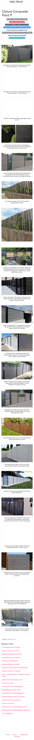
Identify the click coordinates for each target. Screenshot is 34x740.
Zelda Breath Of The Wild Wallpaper (12, 686)
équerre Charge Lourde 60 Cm (11, 651)
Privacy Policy (24, 734)
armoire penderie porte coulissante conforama (17, 27)
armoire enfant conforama (17, 22)
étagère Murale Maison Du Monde (12, 654)
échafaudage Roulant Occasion (11, 647)
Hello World (16, 1)
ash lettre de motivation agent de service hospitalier (17, 33)
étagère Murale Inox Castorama (11, 657)
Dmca (7, 734)
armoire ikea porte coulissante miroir (17, 30)
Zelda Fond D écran (8, 683)
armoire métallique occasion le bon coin (17, 25)
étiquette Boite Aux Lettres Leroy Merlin (13, 696)
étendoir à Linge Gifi (8, 703)
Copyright (17, 736)
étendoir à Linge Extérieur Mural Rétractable (15, 667)
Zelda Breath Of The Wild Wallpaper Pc (13, 693)
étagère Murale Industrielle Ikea (11, 700)
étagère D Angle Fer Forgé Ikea (11, 671)
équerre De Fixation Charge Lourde (12, 680)
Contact (15, 734)
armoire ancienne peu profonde (17, 35)
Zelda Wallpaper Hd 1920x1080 (11, 690)
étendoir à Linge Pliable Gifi (10, 661)
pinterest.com (12, 639)
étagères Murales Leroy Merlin (11, 664)
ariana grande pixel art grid (17, 38)
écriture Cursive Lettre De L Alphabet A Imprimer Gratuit (16, 675)
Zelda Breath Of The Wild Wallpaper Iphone (14, 707)
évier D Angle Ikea (7, 713)
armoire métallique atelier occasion (17, 19)
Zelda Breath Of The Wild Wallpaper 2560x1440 (16, 710)
